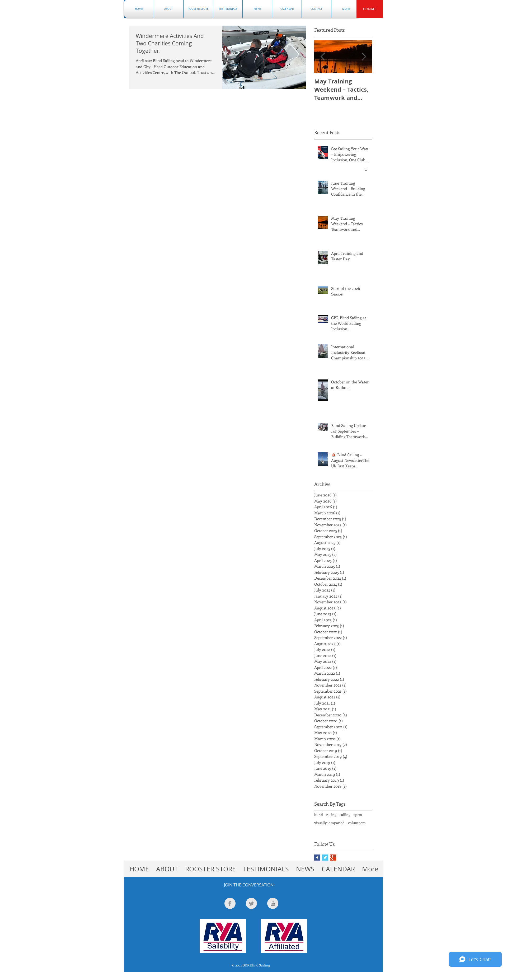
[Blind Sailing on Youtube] (272, 903)
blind (318, 814)
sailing (345, 814)
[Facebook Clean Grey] (230, 903)
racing (331, 814)
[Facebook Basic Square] (317, 857)
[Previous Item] (322, 57)
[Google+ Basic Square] (333, 857)
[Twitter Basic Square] (325, 857)
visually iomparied (329, 822)
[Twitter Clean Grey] (251, 903)
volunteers (356, 822)
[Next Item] (364, 57)
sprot (358, 814)
